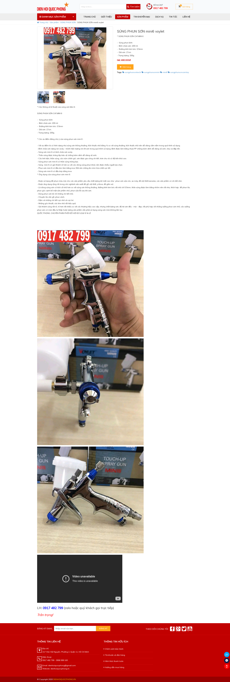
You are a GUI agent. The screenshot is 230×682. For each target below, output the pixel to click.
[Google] (178, 629)
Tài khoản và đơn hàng (115, 655)
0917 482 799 (160, 8)
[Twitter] (184, 629)
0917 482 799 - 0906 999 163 (55, 660)
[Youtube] (190, 629)
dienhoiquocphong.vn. (64, 679)
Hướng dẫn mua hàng (114, 667)
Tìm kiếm (134, 6)
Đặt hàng (126, 67)
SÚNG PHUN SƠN (68, 22)
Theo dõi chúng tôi (157, 629)
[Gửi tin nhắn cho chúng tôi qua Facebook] (226, 660)
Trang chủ (43, 22)
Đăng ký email (45, 628)
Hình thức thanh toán (114, 661)
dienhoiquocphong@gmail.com (62, 665)
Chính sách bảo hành (114, 649)
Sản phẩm (54, 22)
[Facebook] (172, 629)
